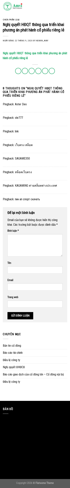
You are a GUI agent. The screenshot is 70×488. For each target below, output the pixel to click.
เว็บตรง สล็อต (24, 145)
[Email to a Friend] (38, 71)
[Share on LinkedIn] (52, 71)
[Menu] (65, 6)
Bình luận (13, 230)
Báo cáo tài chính (13, 353)
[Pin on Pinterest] (45, 71)
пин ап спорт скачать (27, 199)
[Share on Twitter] (32, 71)
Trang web (12, 297)
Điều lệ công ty (11, 360)
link (17, 131)
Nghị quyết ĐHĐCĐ (14, 367)
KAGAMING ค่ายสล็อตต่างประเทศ (36, 185)
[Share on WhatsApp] (18, 71)
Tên (9, 263)
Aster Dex (21, 104)
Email (10, 280)
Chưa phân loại (11, 20)
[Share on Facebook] (25, 71)
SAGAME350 (22, 158)
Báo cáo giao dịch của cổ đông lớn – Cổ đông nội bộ (33, 374)
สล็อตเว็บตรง (23, 172)
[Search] (58, 6)
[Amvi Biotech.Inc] (21, 6)
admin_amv (42, 40)
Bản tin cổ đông (12, 345)
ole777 (19, 117)
